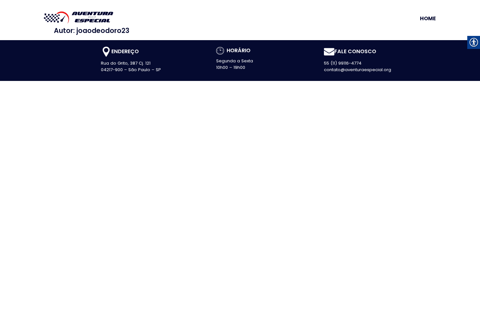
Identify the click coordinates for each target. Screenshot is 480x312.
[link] (78, 17)
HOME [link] (428, 18)
